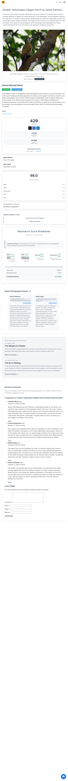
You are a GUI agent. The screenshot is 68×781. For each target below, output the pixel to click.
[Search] (56, 2)
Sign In (60, 2)
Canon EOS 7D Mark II (16, 74)
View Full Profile (7, 114)
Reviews (39, 151)
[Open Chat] (63, 776)
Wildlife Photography (34, 221)
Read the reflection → (11, 354)
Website (7, 512)
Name (7, 505)
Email (7, 509)
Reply (9, 421)
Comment (8, 502)
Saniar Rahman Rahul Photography (34, 218)
